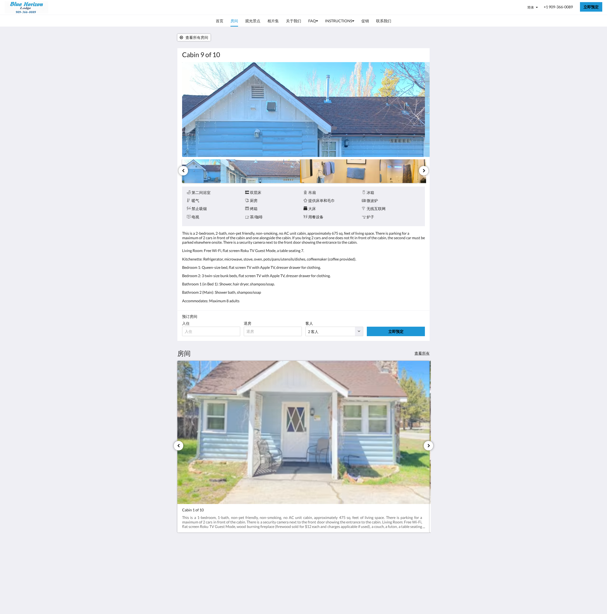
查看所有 (422, 353)
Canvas (419, 594)
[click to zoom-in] (303, 109)
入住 (186, 323)
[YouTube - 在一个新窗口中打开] (420, 560)
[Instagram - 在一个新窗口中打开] (407, 560)
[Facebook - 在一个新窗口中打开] (394, 560)
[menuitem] (219, 21)
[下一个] (423, 170)
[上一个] (183, 170)
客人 (309, 323)
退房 (247, 323)
